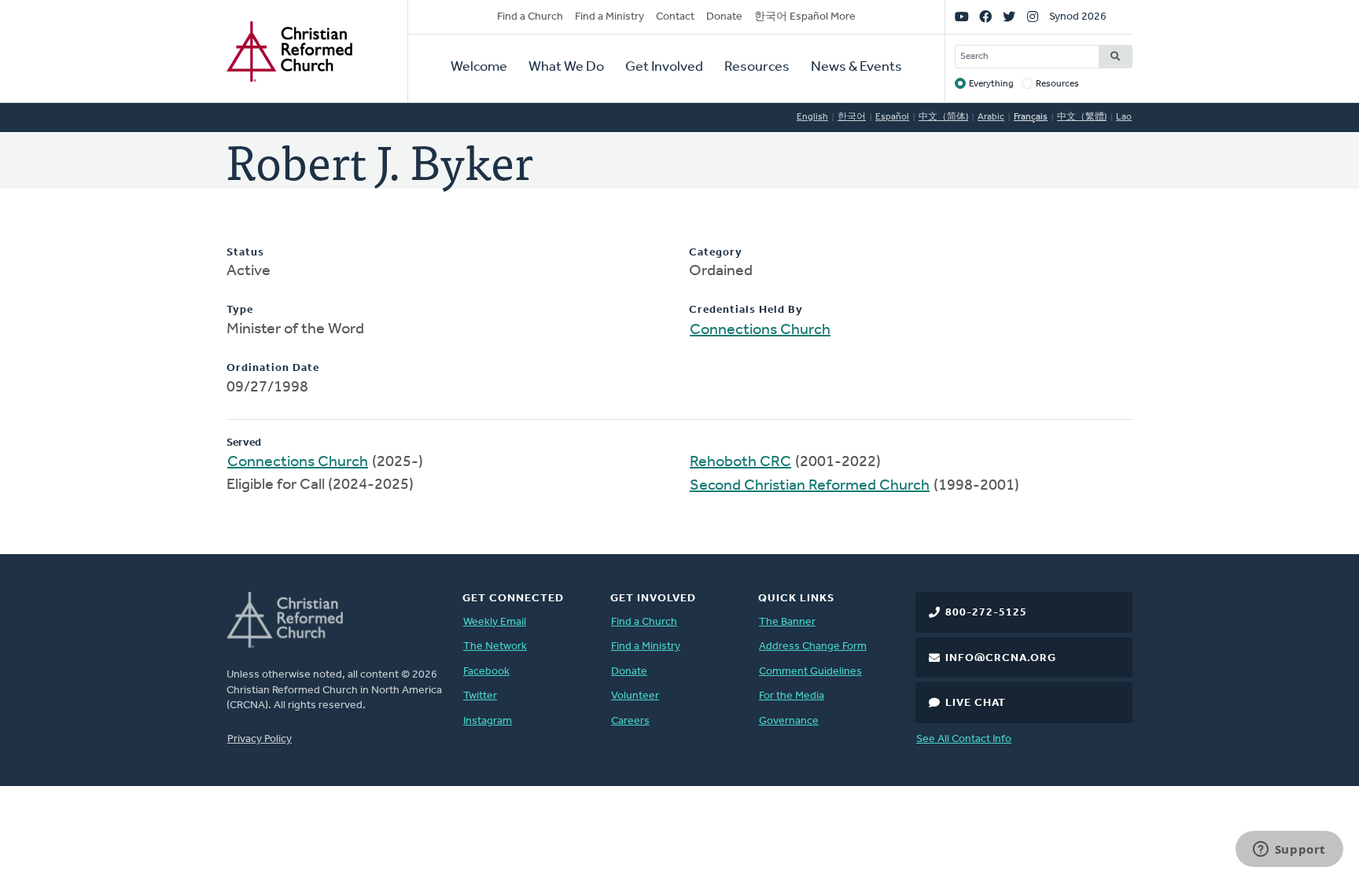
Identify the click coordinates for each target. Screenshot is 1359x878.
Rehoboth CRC (740, 462)
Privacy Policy (259, 739)
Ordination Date (272, 368)
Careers (630, 721)
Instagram (487, 721)
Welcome (479, 68)
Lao (1124, 117)
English (812, 117)
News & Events (856, 68)
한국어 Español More (805, 17)
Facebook (486, 672)
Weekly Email (494, 622)
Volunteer (635, 696)
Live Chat (975, 703)
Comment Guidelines (810, 672)
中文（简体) (943, 117)
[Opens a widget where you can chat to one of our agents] (1289, 850)
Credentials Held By (746, 310)
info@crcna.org (1000, 658)
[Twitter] (1009, 17)
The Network (495, 646)
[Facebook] (985, 17)
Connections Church (760, 330)
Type (239, 310)
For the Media (791, 696)
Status (245, 253)
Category (715, 253)
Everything (991, 84)
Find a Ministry (609, 17)
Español (892, 117)
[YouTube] (962, 17)
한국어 (852, 117)
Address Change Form (813, 646)
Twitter (480, 696)
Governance (789, 721)
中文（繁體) (1082, 117)
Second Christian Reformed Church (810, 486)
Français (1031, 117)
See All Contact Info (963, 739)
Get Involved (664, 68)
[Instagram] (1033, 17)
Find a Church (530, 17)
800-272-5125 (986, 613)
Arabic (991, 117)
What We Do (566, 68)
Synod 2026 (1078, 17)
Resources (757, 68)
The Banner (787, 622)
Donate (724, 17)
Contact (675, 17)
